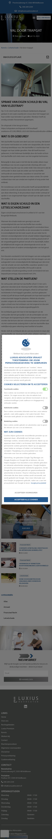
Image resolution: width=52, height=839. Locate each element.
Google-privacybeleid (38, 483)
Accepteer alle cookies (26, 500)
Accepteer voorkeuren (26, 493)
